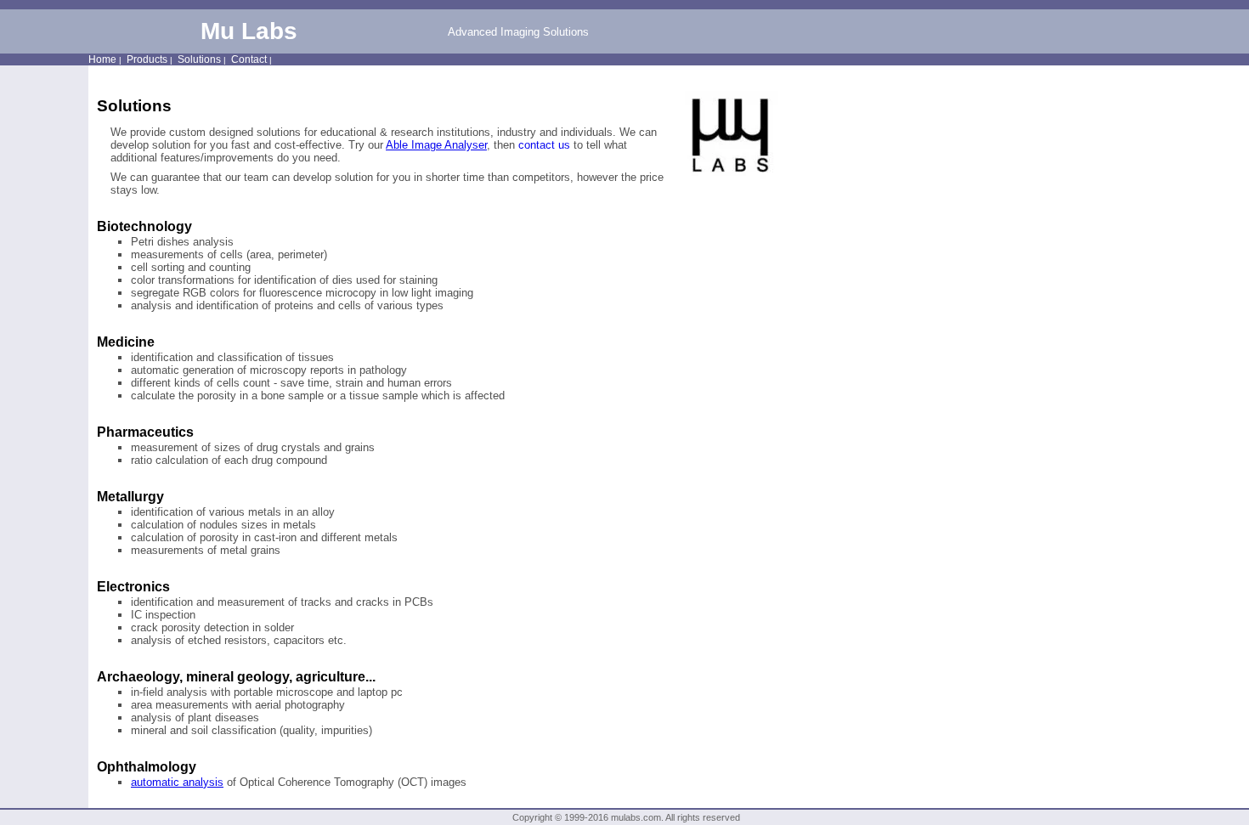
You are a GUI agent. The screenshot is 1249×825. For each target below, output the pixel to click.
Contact (249, 59)
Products (147, 59)
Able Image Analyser (436, 144)
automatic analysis (177, 782)
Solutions (199, 59)
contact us (544, 144)
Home (102, 59)
